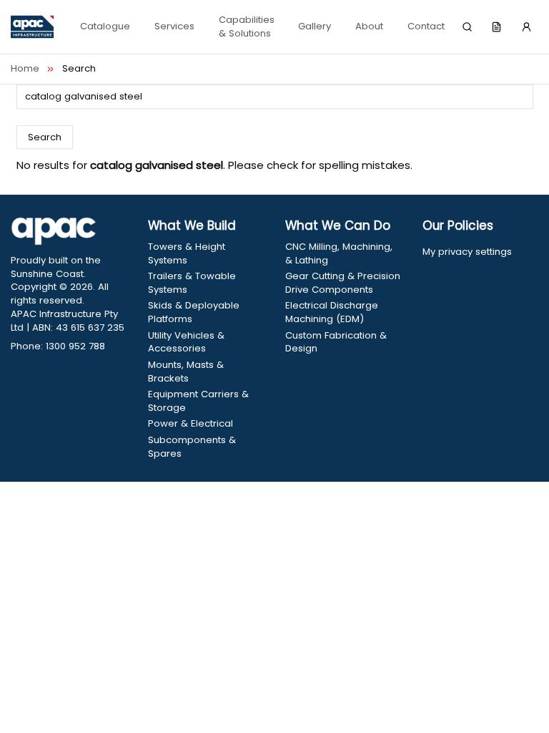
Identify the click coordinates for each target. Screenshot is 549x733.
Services (174, 26)
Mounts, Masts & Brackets (186, 372)
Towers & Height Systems (186, 254)
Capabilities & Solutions (246, 26)
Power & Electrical (190, 423)
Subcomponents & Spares (192, 447)
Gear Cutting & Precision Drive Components (342, 283)
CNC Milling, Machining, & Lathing (338, 254)
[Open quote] (497, 27)
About (369, 26)
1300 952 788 (75, 346)
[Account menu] (526, 27)
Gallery (314, 26)
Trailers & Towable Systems (192, 283)
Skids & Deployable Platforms (193, 312)
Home (25, 68)
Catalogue (105, 26)
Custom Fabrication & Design (336, 342)
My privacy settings (467, 252)
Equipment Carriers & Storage (198, 401)
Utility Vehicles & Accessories (186, 342)
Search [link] (79, 68)
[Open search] (467, 27)
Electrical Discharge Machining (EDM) (331, 312)
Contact (426, 26)
